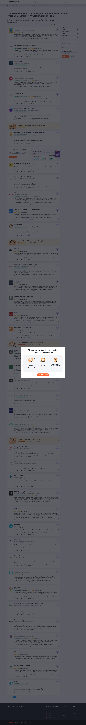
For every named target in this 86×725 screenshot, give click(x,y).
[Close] (63, 348)
